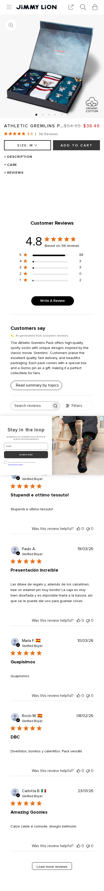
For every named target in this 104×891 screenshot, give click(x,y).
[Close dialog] (101, 419)
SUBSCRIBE (26, 454)
